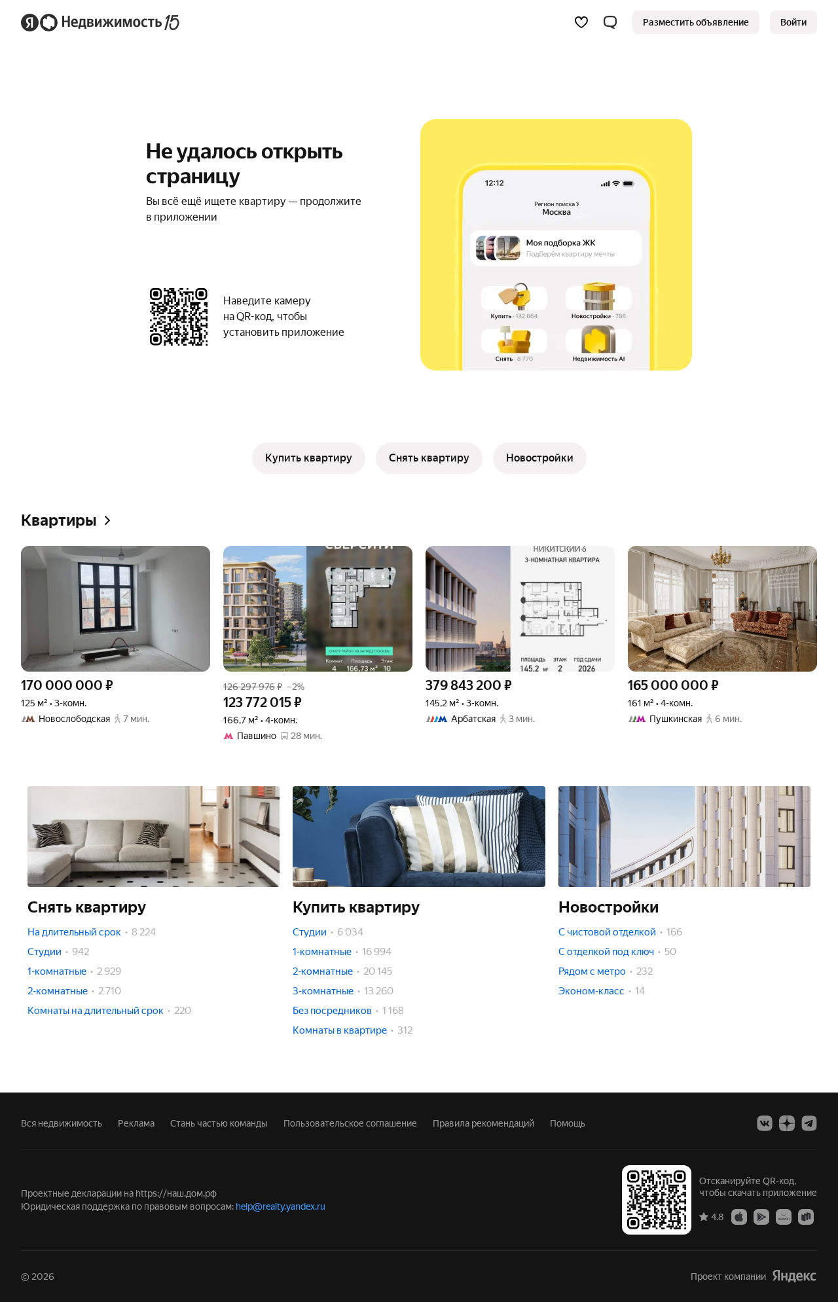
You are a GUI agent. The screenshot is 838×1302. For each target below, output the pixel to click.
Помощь (567, 1123)
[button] (610, 22)
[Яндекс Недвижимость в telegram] (809, 1123)
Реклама (136, 1123)
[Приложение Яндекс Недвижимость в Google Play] (761, 1216)
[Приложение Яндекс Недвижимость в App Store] (739, 1216)
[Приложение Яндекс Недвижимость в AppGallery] (784, 1216)
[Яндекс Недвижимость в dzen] (787, 1123)
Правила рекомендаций (483, 1123)
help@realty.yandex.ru (280, 1206)
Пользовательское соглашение (350, 1123)
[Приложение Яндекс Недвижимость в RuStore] (806, 1216)
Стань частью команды (219, 1123)
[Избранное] (581, 22)
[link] (793, 22)
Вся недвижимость (61, 1123)
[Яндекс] (794, 1276)
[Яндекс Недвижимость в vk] (765, 1123)
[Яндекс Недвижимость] (101, 22)
